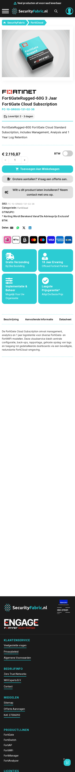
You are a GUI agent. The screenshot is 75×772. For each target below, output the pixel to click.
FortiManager (11, 755)
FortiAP (8, 745)
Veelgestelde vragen (15, 645)
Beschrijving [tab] (11, 319)
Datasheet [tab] (65, 319)
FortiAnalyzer (11, 760)
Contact (8, 686)
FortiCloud (37, 22)
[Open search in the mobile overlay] (56, 11)
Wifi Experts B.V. (12, 680)
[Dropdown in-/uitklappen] (69, 11)
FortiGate (9, 734)
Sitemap (8, 702)
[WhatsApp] (17, 227)
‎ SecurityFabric (16, 22)
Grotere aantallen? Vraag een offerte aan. (40, 179)
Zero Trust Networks (15, 674)
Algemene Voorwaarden (17, 657)
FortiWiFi (8, 750)
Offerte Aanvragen (14, 709)
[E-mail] (11, 227)
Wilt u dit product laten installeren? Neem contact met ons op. (40, 192)
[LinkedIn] (30, 227)
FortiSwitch (10, 740)
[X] (24, 227)
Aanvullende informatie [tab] (39, 319)
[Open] (4, 11)
